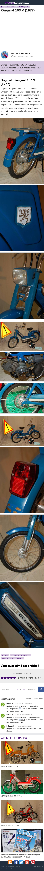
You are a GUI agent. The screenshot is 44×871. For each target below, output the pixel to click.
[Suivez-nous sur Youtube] (28, 862)
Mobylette (19, 658)
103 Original (15, 655)
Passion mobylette (7, 658)
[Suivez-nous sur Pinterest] (33, 862)
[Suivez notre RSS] (11, 862)
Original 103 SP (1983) (10, 825)
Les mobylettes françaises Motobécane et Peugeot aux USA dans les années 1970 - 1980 (20, 855)
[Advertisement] (22, 31)
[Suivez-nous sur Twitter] (22, 862)
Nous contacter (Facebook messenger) (11, 866)
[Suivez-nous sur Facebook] (16, 862)
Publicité (15, 868)
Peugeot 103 (25, 655)
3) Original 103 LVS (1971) (11, 795)
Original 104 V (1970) (9, 766)
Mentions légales (5, 868)
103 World (10, 7)
